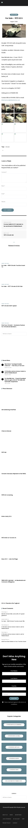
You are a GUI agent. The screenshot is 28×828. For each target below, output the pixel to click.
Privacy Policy (7, 823)
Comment (4, 172)
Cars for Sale (14, 14)
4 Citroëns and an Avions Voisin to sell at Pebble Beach (12, 627)
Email (3, 194)
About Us (5, 815)
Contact (15, 823)
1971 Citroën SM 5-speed (9, 306)
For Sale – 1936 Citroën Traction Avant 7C (13, 266)
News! (11, 815)
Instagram (16, 811)
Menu (25, 3)
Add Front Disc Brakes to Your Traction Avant (13, 641)
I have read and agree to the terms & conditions (15, 703)
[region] (14, 347)
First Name (14, 671)
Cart (23, 819)
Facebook (12, 811)
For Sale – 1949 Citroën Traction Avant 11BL (13, 621)
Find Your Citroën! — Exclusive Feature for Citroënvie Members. (13, 326)
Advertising (18, 815)
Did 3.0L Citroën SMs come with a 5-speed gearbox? (12, 614)
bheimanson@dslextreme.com (10, 100)
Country (14, 686)
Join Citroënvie (7, 819)
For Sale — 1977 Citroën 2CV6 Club (11, 286)
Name (3, 186)
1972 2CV (7, 147)
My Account (16, 819)
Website (3, 201)
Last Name (14, 678)
